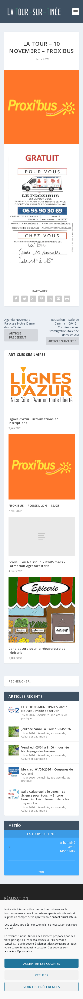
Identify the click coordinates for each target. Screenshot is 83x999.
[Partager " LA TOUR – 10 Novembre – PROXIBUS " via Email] (58, 298)
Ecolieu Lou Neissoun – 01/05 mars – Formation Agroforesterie (37, 564)
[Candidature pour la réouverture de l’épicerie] (42, 610)
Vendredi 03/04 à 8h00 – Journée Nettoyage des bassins (45, 749)
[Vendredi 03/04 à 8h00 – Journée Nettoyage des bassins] (14, 750)
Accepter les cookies (41, 963)
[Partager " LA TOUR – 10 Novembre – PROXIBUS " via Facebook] (16, 298)
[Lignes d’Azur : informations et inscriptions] (42, 388)
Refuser (42, 975)
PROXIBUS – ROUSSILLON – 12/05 (34, 506)
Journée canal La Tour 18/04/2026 (46, 729)
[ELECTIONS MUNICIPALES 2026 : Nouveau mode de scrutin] (14, 710)
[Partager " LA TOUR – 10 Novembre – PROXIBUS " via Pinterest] (41, 298)
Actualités (43, 715)
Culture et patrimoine (34, 736)
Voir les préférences (41, 987)
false (41, 871)
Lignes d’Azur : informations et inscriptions (33, 421)
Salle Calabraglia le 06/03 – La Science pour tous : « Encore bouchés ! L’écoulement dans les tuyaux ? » (45, 797)
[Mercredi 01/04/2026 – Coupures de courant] (14, 772)
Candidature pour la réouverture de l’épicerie (37, 650)
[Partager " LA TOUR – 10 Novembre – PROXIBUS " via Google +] (33, 298)
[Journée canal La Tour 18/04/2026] (14, 732)
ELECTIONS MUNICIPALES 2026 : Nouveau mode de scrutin (44, 709)
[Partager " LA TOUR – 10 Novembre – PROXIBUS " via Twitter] (24, 298)
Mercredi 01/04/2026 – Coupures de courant (47, 771)
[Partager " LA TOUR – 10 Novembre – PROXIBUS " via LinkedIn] (50, 298)
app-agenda (57, 733)
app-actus (56, 715)
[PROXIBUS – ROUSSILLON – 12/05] (42, 467)
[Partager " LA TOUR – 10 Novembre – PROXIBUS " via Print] (67, 298)
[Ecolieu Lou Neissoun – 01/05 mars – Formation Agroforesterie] (42, 536)
